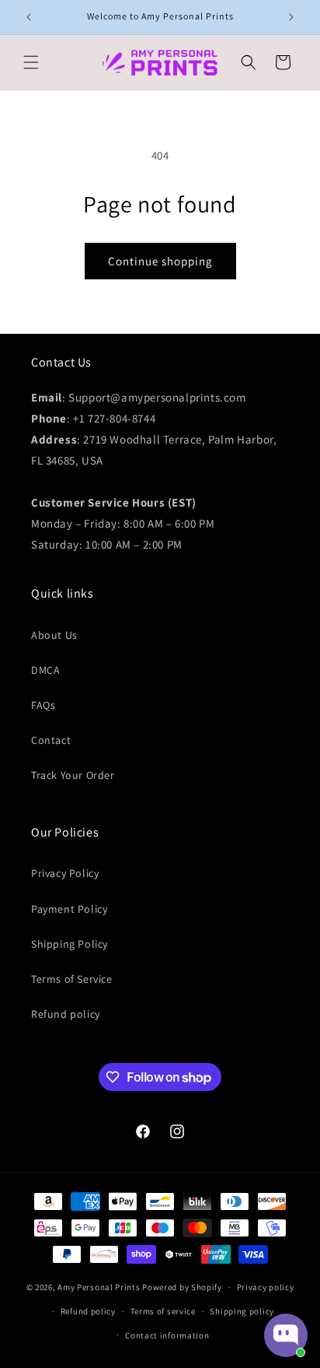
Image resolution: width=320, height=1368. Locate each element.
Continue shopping (160, 261)
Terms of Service (72, 979)
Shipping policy (242, 1311)
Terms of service (163, 1311)
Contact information (167, 1335)
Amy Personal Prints (98, 1287)
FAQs (43, 705)
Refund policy (65, 1014)
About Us (54, 635)
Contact (51, 740)
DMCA (45, 670)
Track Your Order (73, 775)
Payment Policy (69, 909)
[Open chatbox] (286, 1335)
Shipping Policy (69, 944)
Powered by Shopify (182, 1287)
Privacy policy (265, 1287)
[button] (31, 62)
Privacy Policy (65, 873)
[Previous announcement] (29, 17)
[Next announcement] (291, 17)
